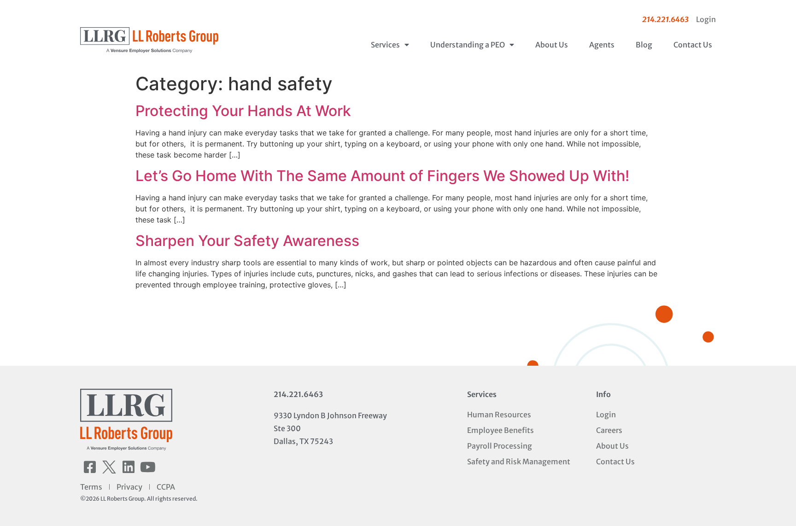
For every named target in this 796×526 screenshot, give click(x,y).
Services (385, 44)
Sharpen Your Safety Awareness (247, 241)
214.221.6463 (298, 394)
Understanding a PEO (467, 44)
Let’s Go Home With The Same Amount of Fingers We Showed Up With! (382, 176)
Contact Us (692, 44)
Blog (644, 44)
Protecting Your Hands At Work (243, 111)
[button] (90, 467)
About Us (551, 44)
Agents (602, 44)
